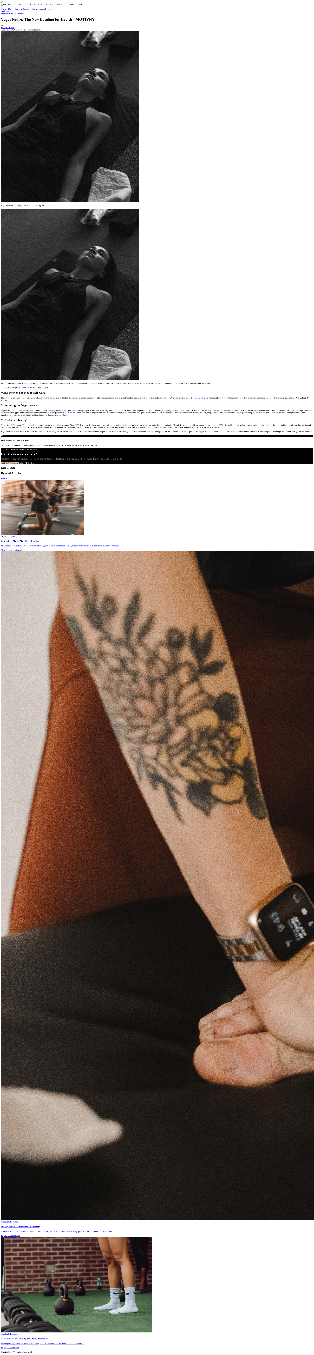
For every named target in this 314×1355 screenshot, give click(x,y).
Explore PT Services (26, 463)
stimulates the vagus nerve (66, 410)
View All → (5, 478)
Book (80, 4)
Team (40, 4)
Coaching (21, 4)
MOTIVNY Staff (7, 28)
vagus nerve (198, 398)
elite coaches (27, 387)
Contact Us (70, 4)
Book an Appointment (9, 463)
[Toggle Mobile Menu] (2, 6)
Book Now (5, 11)
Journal (59, 4)
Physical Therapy (7, 4)
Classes (32, 4)
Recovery (49, 4)
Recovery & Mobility (15, 13)
